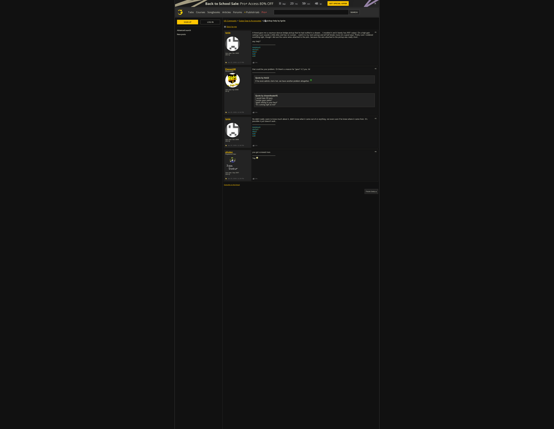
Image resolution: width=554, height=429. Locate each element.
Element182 (230, 69)
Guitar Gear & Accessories (250, 21)
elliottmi (229, 152)
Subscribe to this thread (232, 185)
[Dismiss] (375, 3)
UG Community (230, 21)
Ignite (227, 33)
